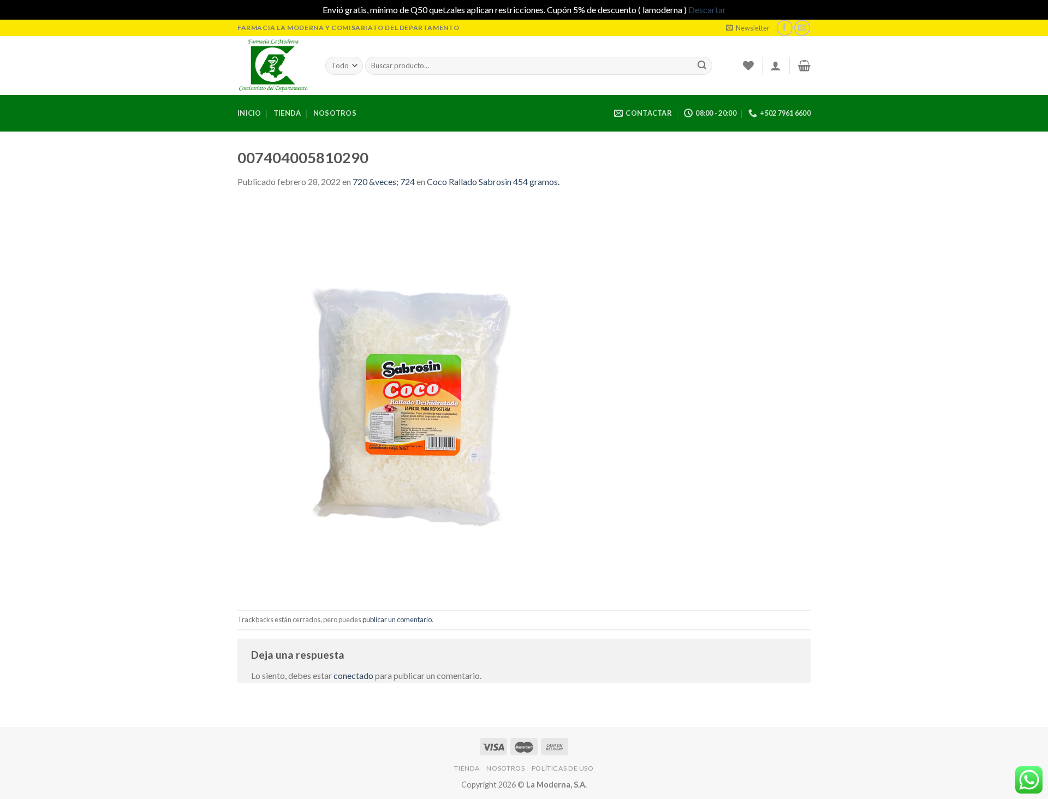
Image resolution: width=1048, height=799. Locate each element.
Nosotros (334, 113)
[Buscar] (702, 65)
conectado (353, 675)
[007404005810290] (433, 398)
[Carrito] (804, 65)
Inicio (249, 113)
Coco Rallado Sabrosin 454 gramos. (493, 181)
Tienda (287, 113)
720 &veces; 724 (384, 181)
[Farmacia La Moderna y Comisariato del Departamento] (273, 65)
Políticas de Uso (563, 768)
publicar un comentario (397, 619)
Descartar (707, 9)
